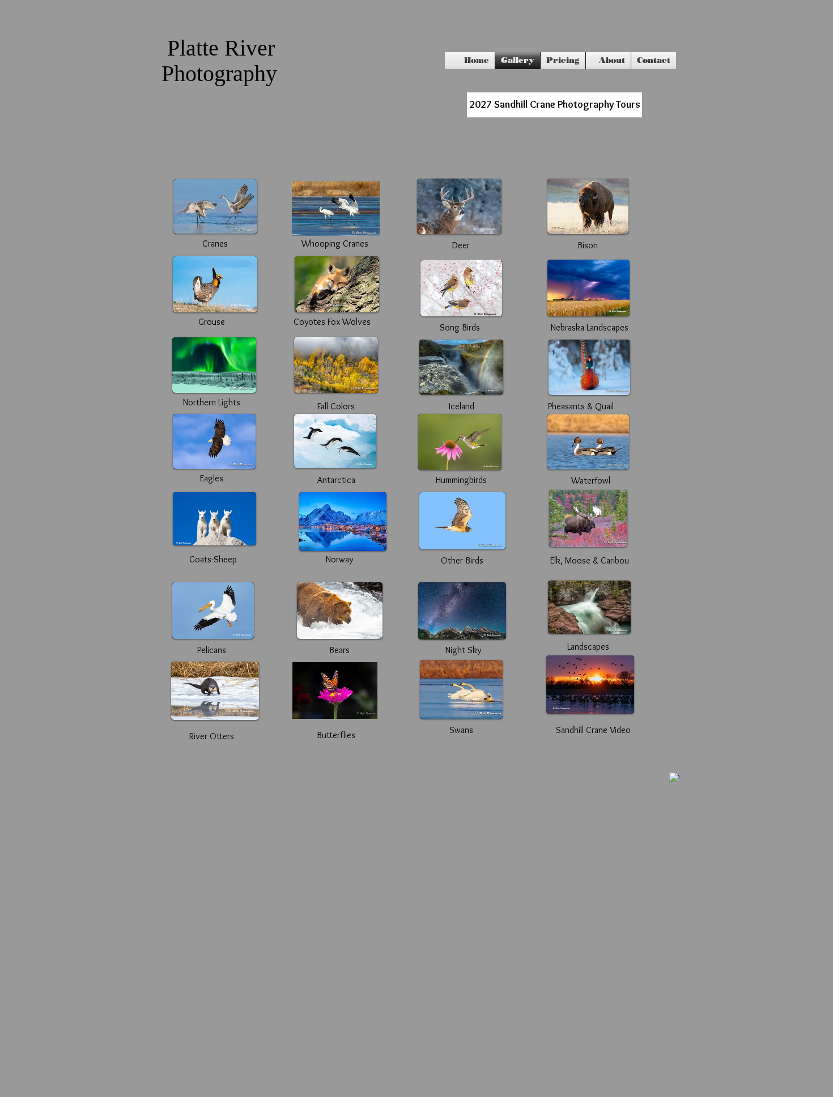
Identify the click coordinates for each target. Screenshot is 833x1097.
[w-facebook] (674, 778)
